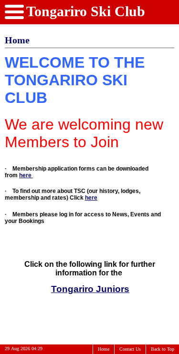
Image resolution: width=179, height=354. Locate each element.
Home (103, 349)
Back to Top (162, 349)
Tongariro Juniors (90, 289)
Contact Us (130, 349)
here (26, 175)
